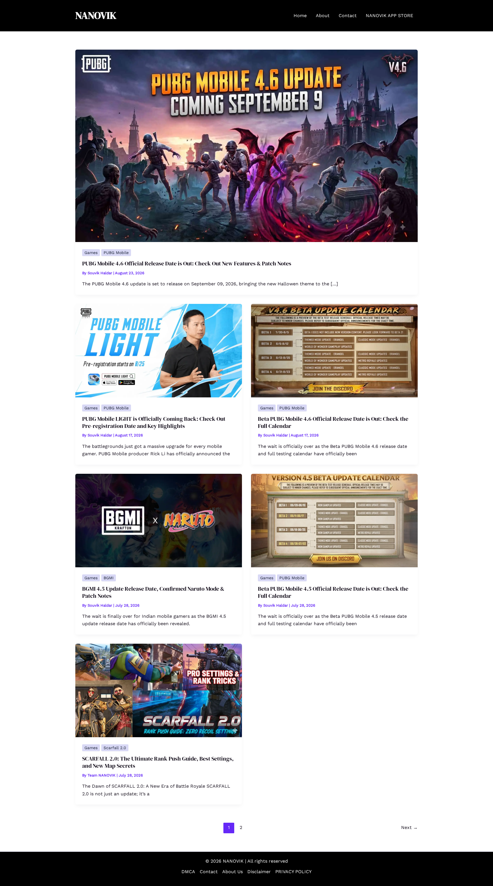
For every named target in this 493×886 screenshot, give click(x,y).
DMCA (188, 871)
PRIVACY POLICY (293, 871)
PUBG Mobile (116, 252)
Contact (209, 871)
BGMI (109, 578)
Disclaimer (259, 871)
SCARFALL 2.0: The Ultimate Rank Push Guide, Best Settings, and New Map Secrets (158, 762)
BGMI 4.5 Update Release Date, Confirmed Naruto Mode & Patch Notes (153, 592)
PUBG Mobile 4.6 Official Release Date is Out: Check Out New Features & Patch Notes (186, 263)
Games (91, 252)
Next (409, 827)
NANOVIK (95, 15)
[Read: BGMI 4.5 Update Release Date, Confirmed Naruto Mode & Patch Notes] (158, 520)
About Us (232, 871)
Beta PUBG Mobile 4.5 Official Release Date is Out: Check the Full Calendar (333, 592)
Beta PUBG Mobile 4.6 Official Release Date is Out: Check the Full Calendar (333, 422)
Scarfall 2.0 (115, 747)
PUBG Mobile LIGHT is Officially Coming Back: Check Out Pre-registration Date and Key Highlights (153, 422)
